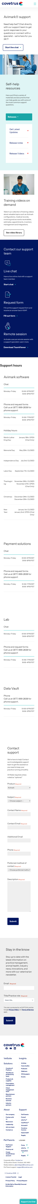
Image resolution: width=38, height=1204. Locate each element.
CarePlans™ (25, 1122)
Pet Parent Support (9, 1146)
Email (10, 983)
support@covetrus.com (25, 1167)
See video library (14, 232)
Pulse (23, 1145)
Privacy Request (22, 1180)
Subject (11, 797)
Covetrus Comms (24, 1129)
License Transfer (11, 1177)
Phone (10, 850)
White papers (25, 1074)
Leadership (9, 1124)
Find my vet (9, 1149)
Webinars (24, 1071)
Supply (23, 1135)
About (7, 1110)
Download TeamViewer (15, 347)
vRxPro (23, 1148)
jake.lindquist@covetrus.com (24, 1165)
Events (23, 1077)
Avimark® (24, 1125)
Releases (12, 117)
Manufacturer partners (10, 1095)
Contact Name (14, 810)
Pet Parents (25, 1114)
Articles (23, 1063)
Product (11, 784)
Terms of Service (28, 1010)
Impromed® (25, 1132)
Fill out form (9, 316)
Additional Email (15, 837)
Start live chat (12, 47)
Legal (20, 1177)
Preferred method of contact (16, 864)
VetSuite (8, 1058)
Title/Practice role (15, 996)
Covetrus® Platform (9, 1069)
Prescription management (10, 1084)
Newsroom (9, 1121)
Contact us (9, 1130)
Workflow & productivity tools (10, 1074)
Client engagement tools (10, 1089)
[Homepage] (12, 3)
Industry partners (8, 1104)
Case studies (25, 1066)
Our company (10, 1114)
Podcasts (24, 1068)
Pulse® (23, 1117)
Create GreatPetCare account (10, 1153)
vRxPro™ (24, 1120)
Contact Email (13, 823)
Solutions (8, 1063)
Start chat (8, 284)
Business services (9, 1099)
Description (12, 879)
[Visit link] (6, 1048)
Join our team (10, 1127)
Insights (22, 1058)
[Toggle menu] (35, 4)
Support (23, 1110)
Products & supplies (9, 1080)
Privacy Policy (14, 1010)
